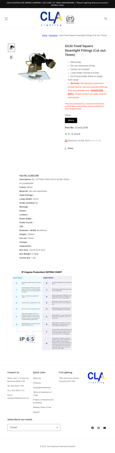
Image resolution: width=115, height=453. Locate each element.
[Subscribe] (57, 427)
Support (36, 412)
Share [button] (70, 148)
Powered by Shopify (66, 446)
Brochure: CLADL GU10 (79, 140)
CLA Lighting (52, 446)
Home (44, 35)
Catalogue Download (42, 388)
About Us (37, 378)
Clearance (53, 35)
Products (37, 383)
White (71, 120)
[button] (6, 19)
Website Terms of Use (42, 407)
